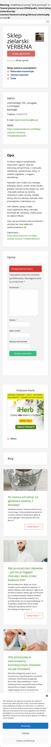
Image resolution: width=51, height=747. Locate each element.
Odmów (25, 733)
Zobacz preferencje (25, 740)
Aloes (13, 438)
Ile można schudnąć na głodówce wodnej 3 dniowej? (23, 501)
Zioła (13, 78)
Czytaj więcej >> (33, 526)
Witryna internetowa (18, 341)
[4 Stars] (13, 60)
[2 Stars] (9, 60)
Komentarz (15, 287)
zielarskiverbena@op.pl (26, 119)
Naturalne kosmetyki (22, 71)
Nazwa (13, 320)
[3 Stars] (11, 60)
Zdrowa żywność (19, 74)
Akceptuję (25, 725)
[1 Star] (8, 60)
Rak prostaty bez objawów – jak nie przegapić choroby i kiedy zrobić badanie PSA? (25, 574)
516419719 (21, 114)
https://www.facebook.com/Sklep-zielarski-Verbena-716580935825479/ (24, 132)
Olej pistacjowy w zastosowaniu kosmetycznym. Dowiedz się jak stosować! (24, 663)
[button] (47, 695)
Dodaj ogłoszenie (21, 53)
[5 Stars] (14, 60)
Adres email (15, 330)
